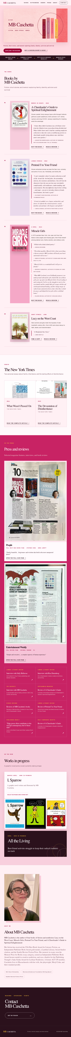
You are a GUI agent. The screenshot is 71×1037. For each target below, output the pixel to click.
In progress (34, 2)
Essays (43, 2)
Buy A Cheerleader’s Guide (36, 50)
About (55, 2)
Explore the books (12, 50)
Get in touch (20, 1015)
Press (49, 2)
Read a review (52, 147)
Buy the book (37, 147)
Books (26, 2)
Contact (63, 2)
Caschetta (9, 2)
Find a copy (36, 339)
